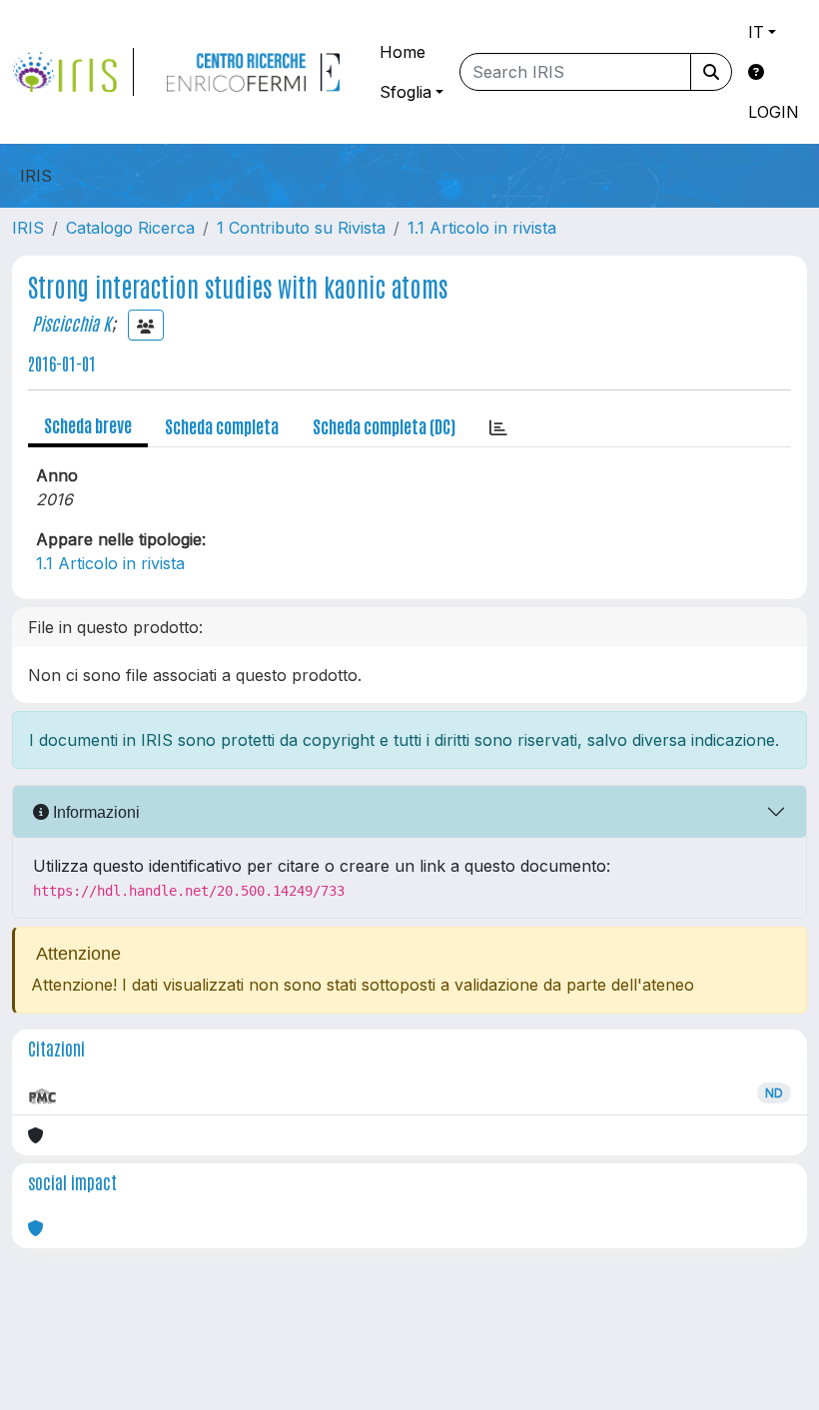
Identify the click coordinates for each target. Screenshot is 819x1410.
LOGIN (773, 112)
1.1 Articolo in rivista (482, 228)
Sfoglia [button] (405, 92)
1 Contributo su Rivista (301, 228)
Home (402, 52)
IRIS (28, 228)
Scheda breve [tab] (88, 424)
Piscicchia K (71, 323)
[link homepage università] (253, 72)
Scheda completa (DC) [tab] (384, 425)
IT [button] (756, 32)
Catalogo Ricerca (130, 228)
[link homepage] (73, 72)
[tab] (498, 426)
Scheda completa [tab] (222, 425)
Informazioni (94, 812)
